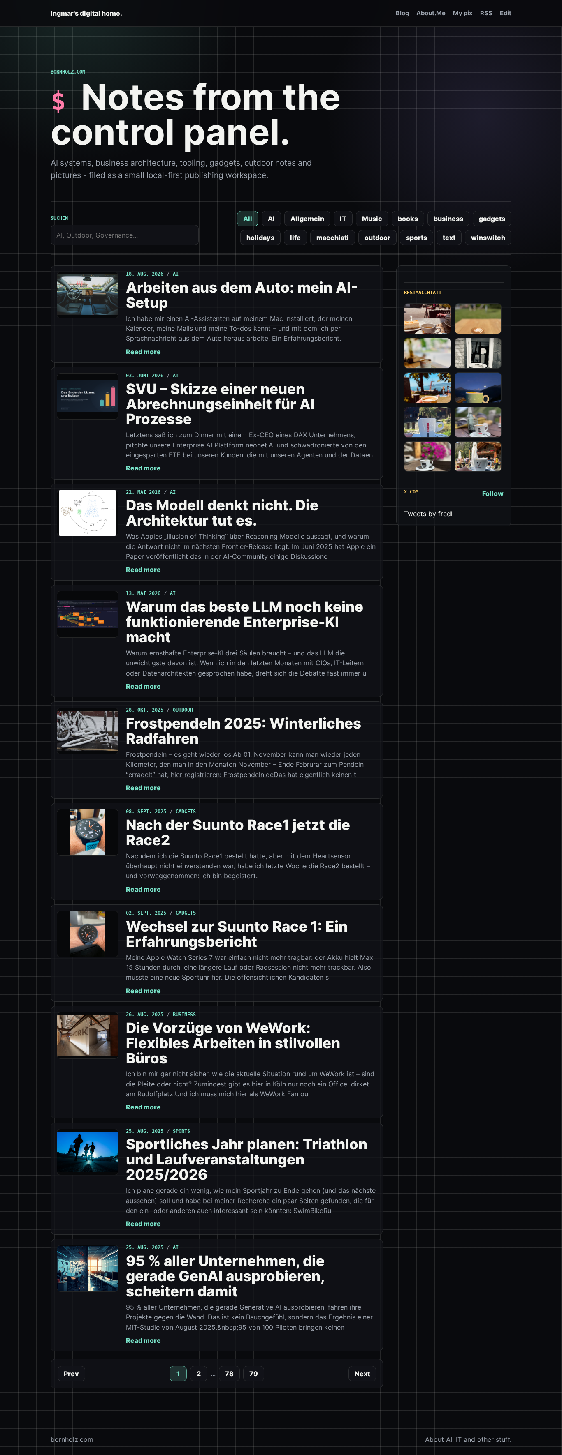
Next (362, 1374)
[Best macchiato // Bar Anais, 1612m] (427, 456)
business (448, 218)
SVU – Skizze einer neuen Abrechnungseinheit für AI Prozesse (220, 404)
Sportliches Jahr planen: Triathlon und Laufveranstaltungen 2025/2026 (246, 1159)
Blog (402, 13)
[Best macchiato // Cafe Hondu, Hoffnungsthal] (478, 353)
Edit (505, 13)
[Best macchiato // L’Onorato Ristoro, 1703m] (478, 456)
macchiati (332, 237)
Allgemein (307, 218)
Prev (71, 1374)
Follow (493, 493)
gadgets (492, 218)
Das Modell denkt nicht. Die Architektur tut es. (222, 512)
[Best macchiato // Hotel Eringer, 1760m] (478, 387)
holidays (260, 237)
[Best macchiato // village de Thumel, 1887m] (478, 422)
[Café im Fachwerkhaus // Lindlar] (427, 318)
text (449, 237)
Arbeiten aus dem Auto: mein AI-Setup (242, 295)
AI (271, 218)
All (247, 218)
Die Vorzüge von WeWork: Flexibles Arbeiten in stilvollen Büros (233, 1043)
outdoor (377, 237)
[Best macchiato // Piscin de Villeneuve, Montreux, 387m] (427, 387)
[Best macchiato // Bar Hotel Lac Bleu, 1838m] (427, 422)
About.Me (431, 13)
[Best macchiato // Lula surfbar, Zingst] (478, 318)
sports (416, 237)
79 (253, 1374)
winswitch (488, 237)
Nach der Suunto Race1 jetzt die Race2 (238, 832)
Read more (143, 352)
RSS (486, 13)
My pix (463, 13)
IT (343, 218)
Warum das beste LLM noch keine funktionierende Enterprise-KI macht (244, 622)
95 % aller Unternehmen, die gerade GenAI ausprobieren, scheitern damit (225, 1276)
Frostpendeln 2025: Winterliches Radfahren (243, 731)
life (295, 237)
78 (229, 1374)
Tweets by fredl (428, 514)
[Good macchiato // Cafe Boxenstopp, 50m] (427, 353)
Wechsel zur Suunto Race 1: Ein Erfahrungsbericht (237, 934)
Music (372, 218)
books (408, 218)
